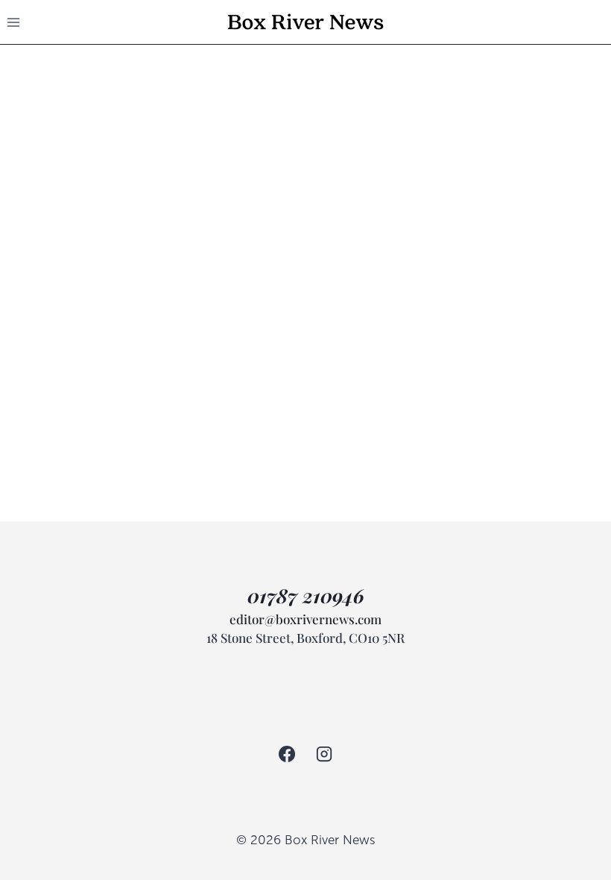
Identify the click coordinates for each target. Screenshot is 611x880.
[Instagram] (324, 754)
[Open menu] (14, 22)
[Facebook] (286, 754)
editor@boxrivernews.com (305, 619)
